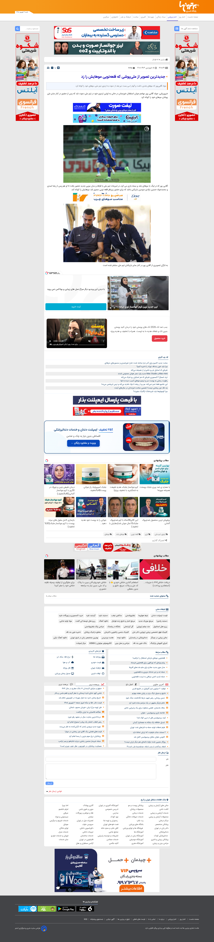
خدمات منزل (63, 832)
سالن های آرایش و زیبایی (158, 805)
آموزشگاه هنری (137, 843)
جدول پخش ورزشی (62, 673)
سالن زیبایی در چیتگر (159, 637)
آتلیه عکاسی (113, 843)
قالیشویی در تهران (86, 839)
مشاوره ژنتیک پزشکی (92, 632)
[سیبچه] (85, 909)
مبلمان (90, 816)
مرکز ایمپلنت (81, 643)
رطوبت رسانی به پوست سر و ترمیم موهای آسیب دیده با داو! (144, 380)
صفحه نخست (193, 17)
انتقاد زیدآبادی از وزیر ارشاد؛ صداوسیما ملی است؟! (146, 746)
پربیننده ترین (94, 684)
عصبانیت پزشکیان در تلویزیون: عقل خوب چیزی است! (81, 746)
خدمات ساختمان (87, 835)
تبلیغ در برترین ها (124, 919)
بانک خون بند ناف (140, 643)
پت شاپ (140, 820)
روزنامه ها (97, 657)
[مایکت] (27, 909)
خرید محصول (159, 338)
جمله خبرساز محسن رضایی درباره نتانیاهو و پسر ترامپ (79, 741)
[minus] (52, 68)
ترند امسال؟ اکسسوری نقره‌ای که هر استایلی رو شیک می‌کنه (144, 377)
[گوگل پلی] (66, 909)
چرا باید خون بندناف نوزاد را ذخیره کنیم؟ (152, 366)
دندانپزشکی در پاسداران (138, 637)
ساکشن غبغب (116, 615)
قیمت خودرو (96, 662)
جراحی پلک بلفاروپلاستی (94, 626)
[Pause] (110, 308)
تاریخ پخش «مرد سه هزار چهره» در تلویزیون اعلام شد (80, 698)
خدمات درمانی (137, 813)
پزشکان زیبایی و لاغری (159, 839)
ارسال (49, 783)
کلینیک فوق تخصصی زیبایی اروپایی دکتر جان (149, 632)
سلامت (136, 17)
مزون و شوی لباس (86, 809)
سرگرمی (106, 17)
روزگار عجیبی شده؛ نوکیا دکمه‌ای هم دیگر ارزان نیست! (145, 742)
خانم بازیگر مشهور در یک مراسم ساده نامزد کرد (147, 703)
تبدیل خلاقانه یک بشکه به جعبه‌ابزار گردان (149, 722)
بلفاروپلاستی (130, 615)
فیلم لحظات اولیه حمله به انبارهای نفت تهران (147, 727)
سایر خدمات (63, 839)
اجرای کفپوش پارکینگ (158, 643)
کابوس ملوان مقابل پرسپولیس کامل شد (149, 737)
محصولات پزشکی (136, 809)
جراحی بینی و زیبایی (160, 843)
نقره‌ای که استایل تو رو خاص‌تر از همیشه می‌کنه (149, 370)
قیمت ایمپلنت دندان (159, 615)
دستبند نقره (103, 615)
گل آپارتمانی (128, 626)
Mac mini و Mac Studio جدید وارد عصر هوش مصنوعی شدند (143, 373)
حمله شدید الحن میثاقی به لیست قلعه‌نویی (148, 676)
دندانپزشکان (163, 832)
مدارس (115, 813)
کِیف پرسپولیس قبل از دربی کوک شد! (151, 717)
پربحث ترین (63, 684)
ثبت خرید (76, 307)
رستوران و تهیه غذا (110, 820)
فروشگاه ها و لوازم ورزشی (133, 828)
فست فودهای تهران (110, 824)
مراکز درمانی (163, 820)
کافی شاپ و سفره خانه (109, 828)
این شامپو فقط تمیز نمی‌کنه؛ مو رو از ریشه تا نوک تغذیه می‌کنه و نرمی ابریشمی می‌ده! (134, 384)
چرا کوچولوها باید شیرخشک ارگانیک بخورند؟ (150, 391)
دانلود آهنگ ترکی (60, 637)
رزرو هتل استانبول (160, 626)
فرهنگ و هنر (126, 17)
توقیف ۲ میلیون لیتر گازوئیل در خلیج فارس (149, 688)
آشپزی (143, 17)
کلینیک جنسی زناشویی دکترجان (116, 632)
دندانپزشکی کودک (161, 835)
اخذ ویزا (65, 805)
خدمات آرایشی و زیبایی (159, 813)
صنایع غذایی (113, 832)
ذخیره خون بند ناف (73, 632)
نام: (167, 759)
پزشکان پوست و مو (135, 805)
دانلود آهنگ (103, 621)
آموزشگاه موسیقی (136, 839)
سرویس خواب (87, 824)
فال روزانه (66, 668)
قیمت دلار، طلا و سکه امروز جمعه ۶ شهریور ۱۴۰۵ (83, 702)
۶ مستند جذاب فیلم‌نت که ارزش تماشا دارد (149, 732)
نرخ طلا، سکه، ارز (63, 657)
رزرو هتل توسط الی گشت (85, 621)
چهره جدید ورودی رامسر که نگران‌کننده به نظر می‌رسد (80, 726)
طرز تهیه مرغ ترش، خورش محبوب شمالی (85, 707)
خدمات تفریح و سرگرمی (59, 820)
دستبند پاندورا (162, 621)
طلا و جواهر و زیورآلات (84, 813)
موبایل (65, 824)
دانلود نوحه (121, 637)
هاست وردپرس (108, 637)
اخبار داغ (129, 684)
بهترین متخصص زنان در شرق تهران (84, 637)
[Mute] (114, 308)
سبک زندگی (161, 17)
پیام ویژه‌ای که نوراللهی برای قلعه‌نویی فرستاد (148, 662)
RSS (85, 919)
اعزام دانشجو (63, 809)
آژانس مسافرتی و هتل (84, 843)
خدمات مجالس (112, 839)
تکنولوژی (115, 17)
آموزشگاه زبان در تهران (134, 835)
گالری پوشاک (88, 805)
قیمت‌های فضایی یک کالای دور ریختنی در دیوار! (83, 731)
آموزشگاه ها (138, 832)
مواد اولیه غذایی (66, 621)
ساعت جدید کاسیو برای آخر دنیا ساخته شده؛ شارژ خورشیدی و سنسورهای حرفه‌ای (136, 363)
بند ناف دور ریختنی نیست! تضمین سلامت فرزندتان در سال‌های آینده (141, 388)
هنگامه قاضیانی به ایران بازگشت (88, 712)
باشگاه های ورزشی (136, 824)
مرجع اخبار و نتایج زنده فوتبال (123, 621)
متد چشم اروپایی (143, 626)
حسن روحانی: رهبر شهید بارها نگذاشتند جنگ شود (145, 698)
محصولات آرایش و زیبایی (158, 816)
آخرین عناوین (158, 684)
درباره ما (162, 919)
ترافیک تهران (96, 668)
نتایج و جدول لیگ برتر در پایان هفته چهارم (149, 693)
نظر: (166, 765)
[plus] (58, 67)
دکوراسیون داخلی (86, 828)
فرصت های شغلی (139, 919)
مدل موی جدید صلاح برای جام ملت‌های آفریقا (147, 667)
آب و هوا (66, 662)
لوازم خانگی (63, 828)
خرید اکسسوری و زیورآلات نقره (71, 615)
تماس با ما (152, 919)
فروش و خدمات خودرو (59, 835)
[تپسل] (46, 273)
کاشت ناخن (163, 809)
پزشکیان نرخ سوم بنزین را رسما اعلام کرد (85, 736)
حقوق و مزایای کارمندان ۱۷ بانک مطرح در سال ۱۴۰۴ (82, 688)
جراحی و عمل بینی (122, 643)
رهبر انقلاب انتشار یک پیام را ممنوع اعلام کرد (84, 722)
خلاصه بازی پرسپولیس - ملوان (153, 712)
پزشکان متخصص (161, 824)
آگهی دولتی (110, 919)
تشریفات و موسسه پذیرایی (108, 835)
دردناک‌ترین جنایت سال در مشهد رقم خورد (84, 717)
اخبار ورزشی (172, 17)
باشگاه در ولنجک (113, 626)
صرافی (65, 813)
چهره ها (151, 17)
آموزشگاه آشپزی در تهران (108, 805)
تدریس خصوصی (111, 809)
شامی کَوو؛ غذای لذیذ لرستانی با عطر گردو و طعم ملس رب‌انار (78, 693)
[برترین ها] (188, 6)
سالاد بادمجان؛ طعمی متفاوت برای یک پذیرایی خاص (144, 708)
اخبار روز (182, 17)
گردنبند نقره (90, 615)
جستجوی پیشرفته (96, 919)
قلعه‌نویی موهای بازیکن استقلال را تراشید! (149, 658)
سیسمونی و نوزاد (61, 816)
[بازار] (47, 909)
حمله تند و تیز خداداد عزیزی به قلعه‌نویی (149, 672)
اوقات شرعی (96, 673)
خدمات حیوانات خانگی (134, 816)
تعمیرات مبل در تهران (85, 820)
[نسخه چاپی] (48, 68)
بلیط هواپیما (143, 615)
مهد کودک (114, 816)
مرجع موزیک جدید (145, 621)
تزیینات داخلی (88, 832)
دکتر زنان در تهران (161, 828)
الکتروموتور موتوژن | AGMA (100, 643)
